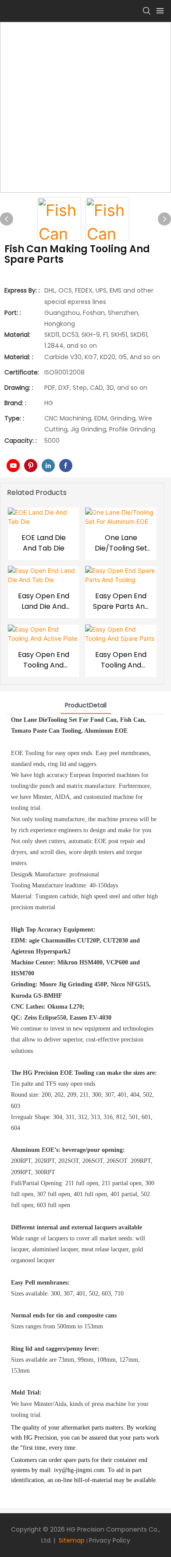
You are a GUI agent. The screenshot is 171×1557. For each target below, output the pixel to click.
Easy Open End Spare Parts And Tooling (121, 601)
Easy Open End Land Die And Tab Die (43, 601)
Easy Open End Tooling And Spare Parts (120, 660)
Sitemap (71, 1540)
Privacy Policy (109, 1540)
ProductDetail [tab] (86, 705)
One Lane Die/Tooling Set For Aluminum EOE (121, 543)
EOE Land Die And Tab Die (43, 543)
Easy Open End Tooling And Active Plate (43, 660)
